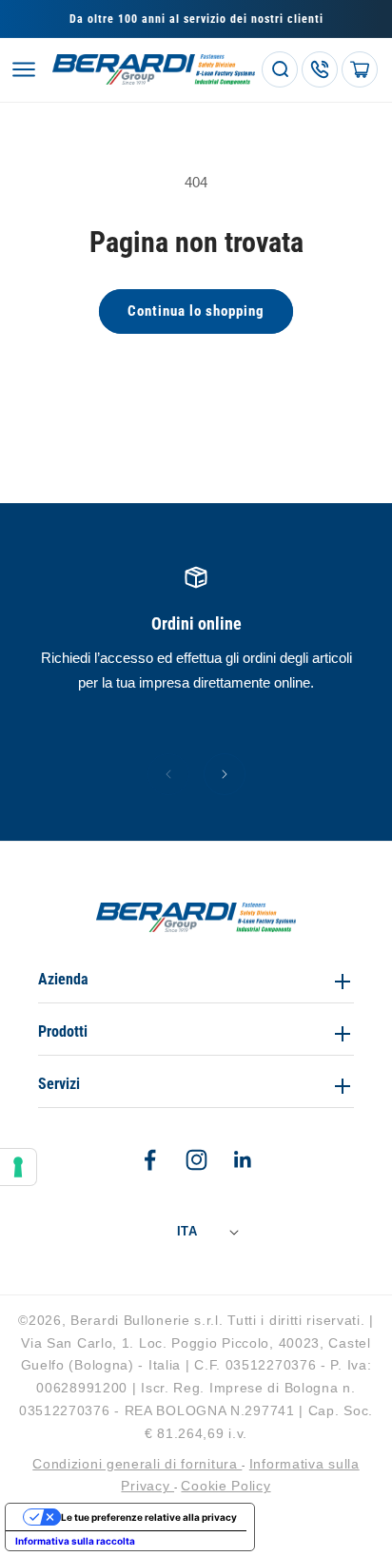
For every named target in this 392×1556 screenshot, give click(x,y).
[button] (24, 69)
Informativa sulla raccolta (75, 1540)
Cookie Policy (225, 1485)
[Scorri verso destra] (224, 774)
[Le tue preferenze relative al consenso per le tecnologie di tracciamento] (18, 1167)
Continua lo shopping (196, 311)
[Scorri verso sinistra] (168, 774)
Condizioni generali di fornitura (137, 1463)
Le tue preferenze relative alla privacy (149, 1517)
